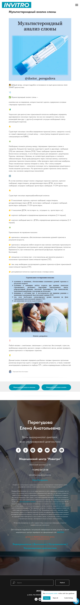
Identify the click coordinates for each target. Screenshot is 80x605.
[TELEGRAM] (54, 447)
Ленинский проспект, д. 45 (40, 462)
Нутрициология (57, 541)
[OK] (25, 447)
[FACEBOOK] (18, 447)
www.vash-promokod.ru (40, 550)
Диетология (40, 541)
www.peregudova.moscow (27, 499)
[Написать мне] (40, 595)
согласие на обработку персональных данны (39, 534)
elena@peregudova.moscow (40, 472)
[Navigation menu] (76, 5)
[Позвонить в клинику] (36, 595)
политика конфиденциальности (40, 536)
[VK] (40, 447)
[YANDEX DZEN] (61, 447)
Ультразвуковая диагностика (40, 545)
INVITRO (60, 530)
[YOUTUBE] (47, 447)
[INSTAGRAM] (32, 447)
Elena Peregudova (40, 477)
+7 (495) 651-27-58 (40, 467)
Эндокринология (21, 541)
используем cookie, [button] (52, 593)
